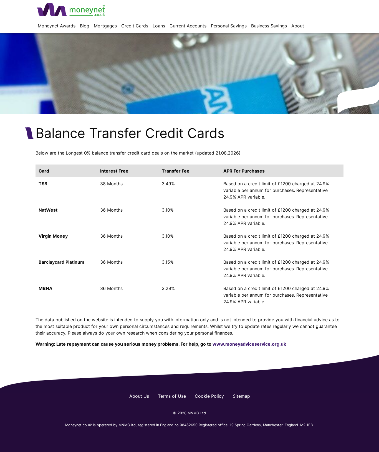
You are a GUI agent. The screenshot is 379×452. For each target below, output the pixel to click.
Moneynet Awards (56, 26)
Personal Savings (229, 26)
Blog (84, 26)
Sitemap (241, 396)
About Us (139, 396)
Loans (159, 26)
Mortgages (105, 26)
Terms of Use (172, 396)
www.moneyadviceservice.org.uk (249, 344)
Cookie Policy (209, 396)
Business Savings (269, 26)
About (297, 26)
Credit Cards (134, 26)
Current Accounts (188, 26)
